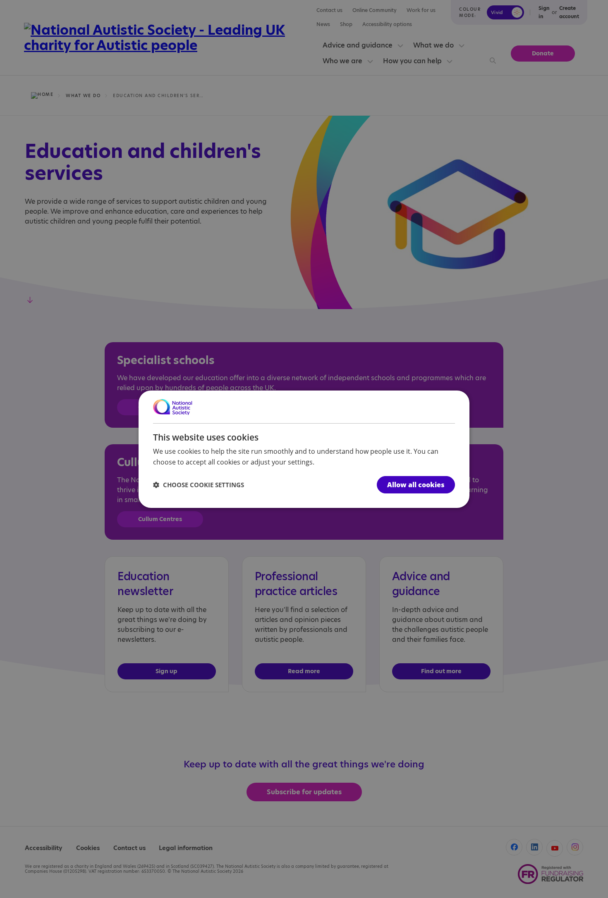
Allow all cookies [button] (416, 484)
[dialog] (304, 448)
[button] (198, 484)
